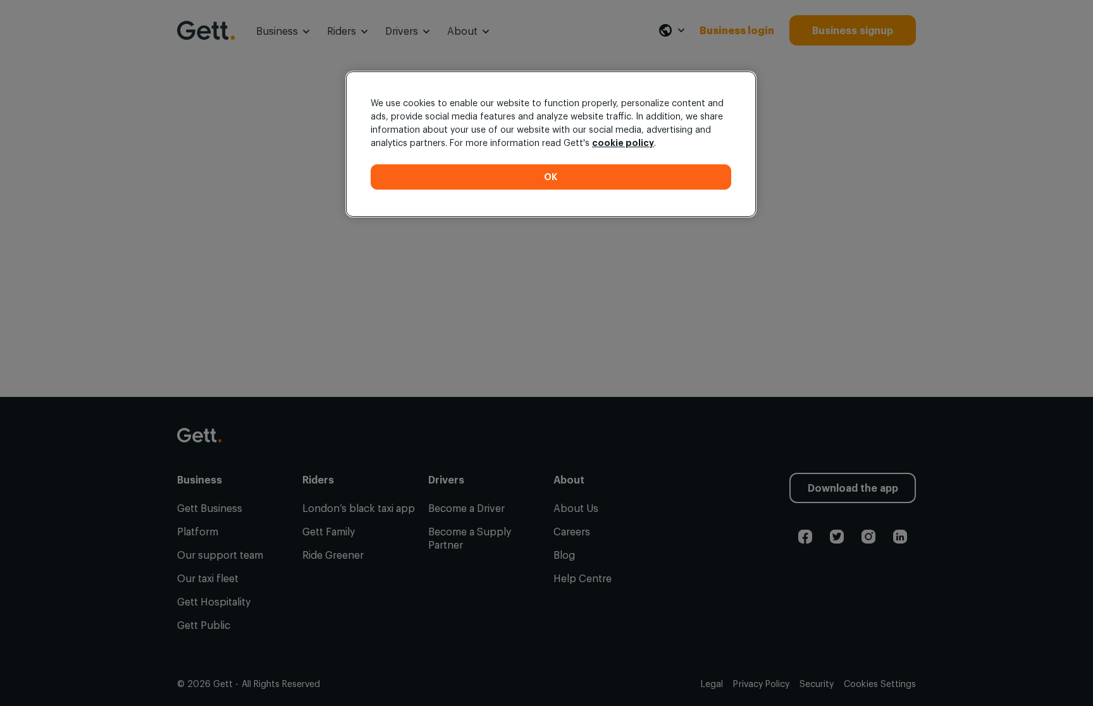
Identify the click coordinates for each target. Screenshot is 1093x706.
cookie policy (623, 143)
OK (551, 177)
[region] (550, 144)
